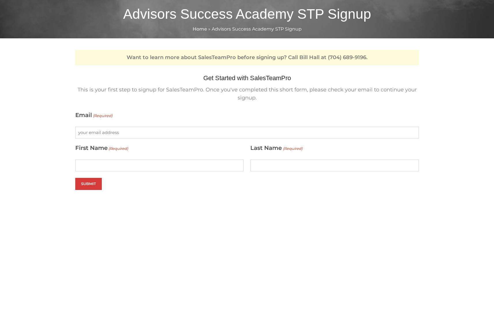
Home (200, 29)
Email (93, 115)
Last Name (276, 147)
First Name (101, 147)
